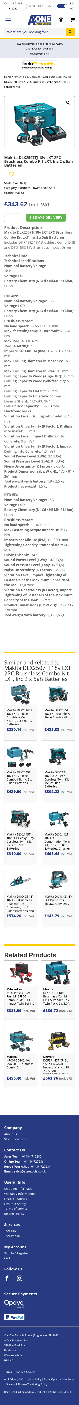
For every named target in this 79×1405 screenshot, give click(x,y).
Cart (7, 1258)
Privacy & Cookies (25, 1372)
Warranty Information (19, 1194)
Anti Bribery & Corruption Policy (22, 1379)
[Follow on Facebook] (9, 1278)
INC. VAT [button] (72, 6)
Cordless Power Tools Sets (45, 77)
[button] (68, 103)
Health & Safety (15, 1204)
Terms (8, 1372)
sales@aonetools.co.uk (30, 1171)
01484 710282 (32, 1156)
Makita (19, 193)
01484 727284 (41, 1166)
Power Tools (20, 77)
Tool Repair (12, 1236)
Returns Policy (14, 1214)
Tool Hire (10, 1231)
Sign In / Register (16, 1253)
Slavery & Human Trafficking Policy (26, 1384)
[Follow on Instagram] (22, 1278)
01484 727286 (34, 1161)
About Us (10, 1134)
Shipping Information (19, 1189)
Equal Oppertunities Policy (59, 1379)
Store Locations (15, 1139)
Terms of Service (16, 1209)
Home (7, 77)
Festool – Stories (15, 1199)
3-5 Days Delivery (46, 217)
